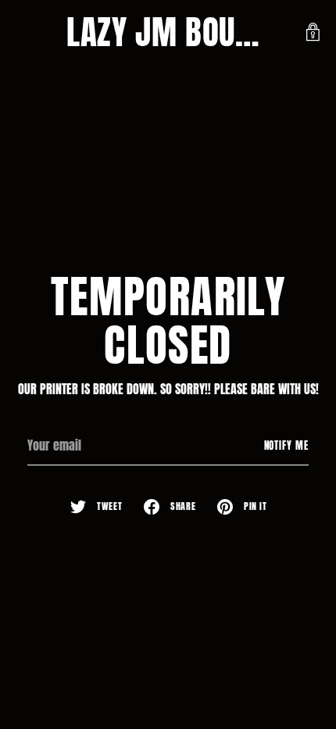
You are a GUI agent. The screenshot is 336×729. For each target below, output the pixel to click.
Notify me (286, 445)
